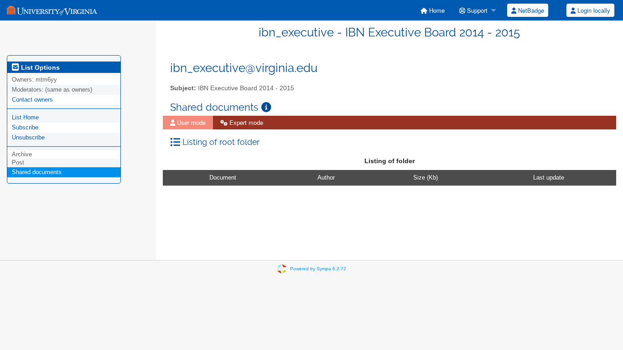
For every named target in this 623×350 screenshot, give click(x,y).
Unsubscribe (28, 137)
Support (476, 10)
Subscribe (25, 127)
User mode (190, 122)
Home (436, 10)
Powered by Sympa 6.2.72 (318, 268)
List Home (25, 117)
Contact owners (32, 99)
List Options (39, 67)
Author (326, 177)
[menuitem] (432, 10)
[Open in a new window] (266, 107)
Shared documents (37, 172)
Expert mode (245, 122)
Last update (548, 177)
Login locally (593, 10)
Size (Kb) (425, 177)
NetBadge (530, 10)
